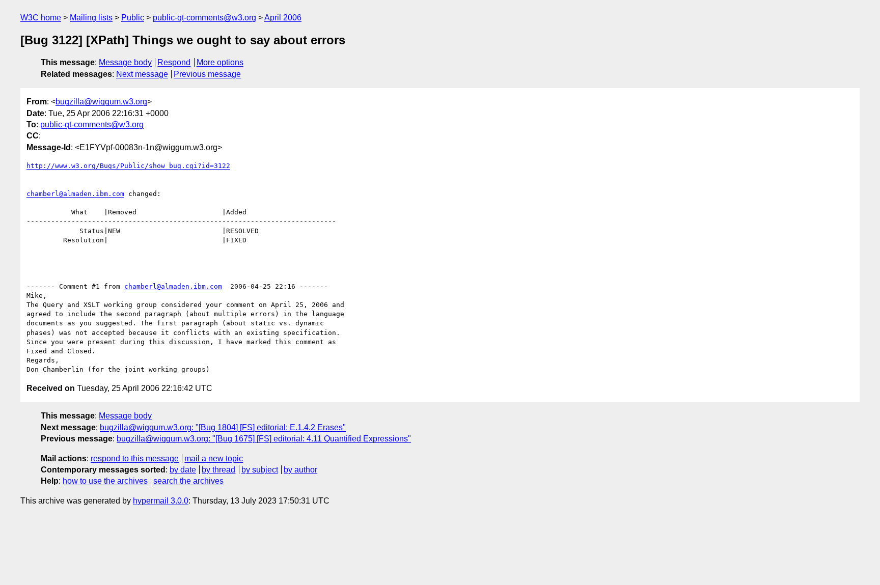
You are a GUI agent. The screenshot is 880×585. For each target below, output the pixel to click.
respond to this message (135, 458)
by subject (259, 469)
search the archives (188, 481)
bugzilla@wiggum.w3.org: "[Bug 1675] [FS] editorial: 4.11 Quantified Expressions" (264, 438)
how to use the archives (105, 481)
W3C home (40, 17)
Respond (173, 62)
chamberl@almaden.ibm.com (75, 194)
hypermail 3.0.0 (160, 500)
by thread (218, 469)
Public (132, 17)
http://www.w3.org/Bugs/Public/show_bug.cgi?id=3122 (128, 166)
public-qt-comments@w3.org (204, 17)
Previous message (207, 74)
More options (220, 62)
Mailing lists (91, 17)
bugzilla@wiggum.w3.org (101, 101)
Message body (125, 62)
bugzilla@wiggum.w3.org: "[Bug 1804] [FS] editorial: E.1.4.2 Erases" (223, 427)
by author (300, 469)
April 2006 (282, 17)
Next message (142, 74)
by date (183, 469)
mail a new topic (213, 458)
